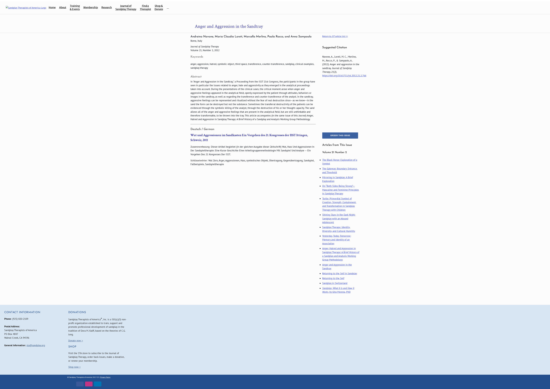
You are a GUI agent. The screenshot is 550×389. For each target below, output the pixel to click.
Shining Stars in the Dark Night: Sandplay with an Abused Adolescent (338, 218)
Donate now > (75, 340)
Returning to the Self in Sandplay (339, 273)
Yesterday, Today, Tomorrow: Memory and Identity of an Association (336, 239)
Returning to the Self (333, 278)
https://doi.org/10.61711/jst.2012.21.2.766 (344, 75)
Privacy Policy (105, 377)
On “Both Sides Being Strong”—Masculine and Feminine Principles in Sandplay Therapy (340, 189)
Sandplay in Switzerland (334, 283)
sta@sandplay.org (35, 345)
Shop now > (74, 367)
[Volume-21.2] (340, 81)
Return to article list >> (335, 36)
